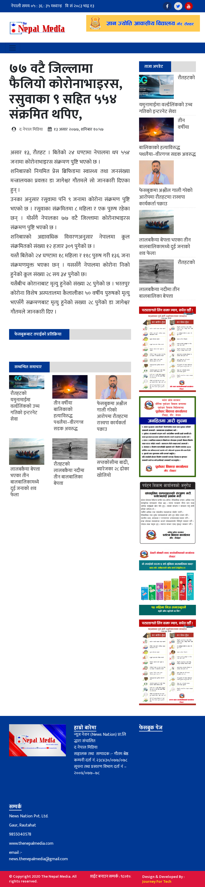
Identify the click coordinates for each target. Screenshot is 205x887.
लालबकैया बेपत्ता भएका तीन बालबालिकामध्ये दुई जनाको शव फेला (165, 247)
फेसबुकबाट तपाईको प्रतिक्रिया (37, 334)
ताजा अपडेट (153, 66)
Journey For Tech (156, 881)
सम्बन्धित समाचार (28, 367)
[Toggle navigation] (12, 48)
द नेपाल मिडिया (31, 129)
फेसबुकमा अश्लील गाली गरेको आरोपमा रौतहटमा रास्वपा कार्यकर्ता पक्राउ (165, 197)
